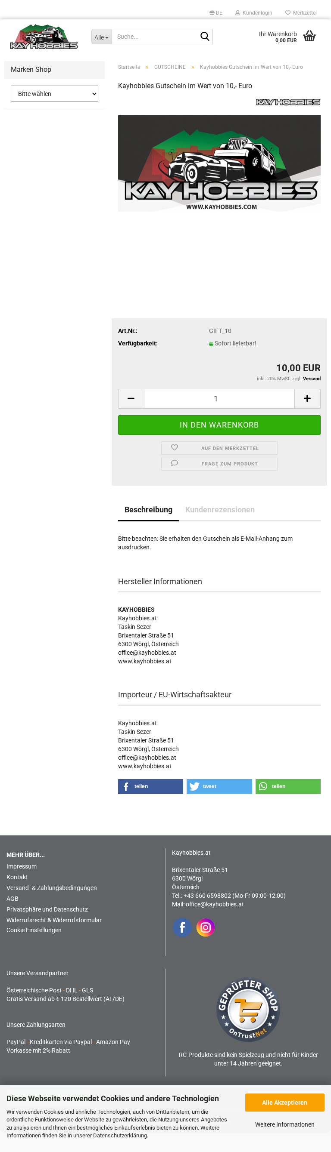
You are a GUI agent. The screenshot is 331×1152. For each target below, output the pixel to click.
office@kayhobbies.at (215, 904)
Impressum (21, 866)
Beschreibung (148, 509)
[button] (216, 12)
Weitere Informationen (285, 1124)
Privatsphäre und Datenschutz (47, 909)
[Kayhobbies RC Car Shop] (44, 36)
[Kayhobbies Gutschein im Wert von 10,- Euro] (219, 163)
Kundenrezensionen (220, 509)
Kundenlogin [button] (256, 13)
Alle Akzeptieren (284, 1102)
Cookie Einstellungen (34, 930)
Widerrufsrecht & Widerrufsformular (54, 920)
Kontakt (17, 877)
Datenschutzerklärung (120, 1135)
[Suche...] (205, 37)
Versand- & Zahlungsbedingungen (51, 887)
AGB (12, 898)
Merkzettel (303, 13)
